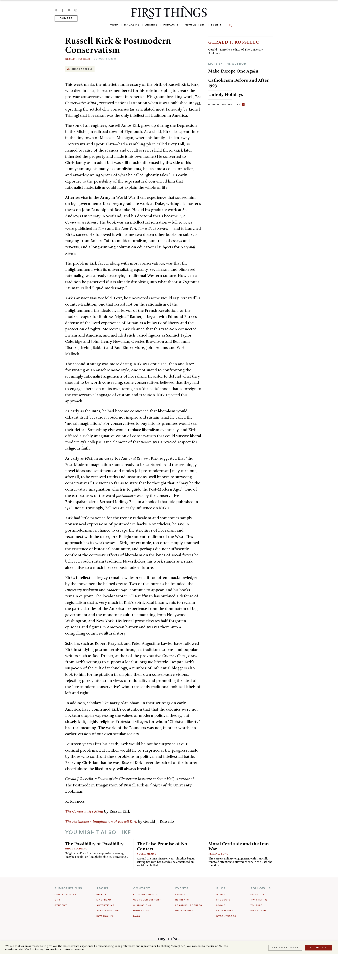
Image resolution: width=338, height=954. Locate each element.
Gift (58, 900)
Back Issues (224, 911)
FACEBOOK (257, 894)
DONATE (66, 18)
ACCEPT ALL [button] (318, 947)
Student (61, 905)
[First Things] (169, 12)
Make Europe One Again (233, 71)
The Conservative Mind (84, 811)
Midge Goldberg (76, 848)
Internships (105, 916)
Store (220, 894)
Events (216, 25)
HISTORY (102, 894)
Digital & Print (66, 894)
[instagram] (75, 10)
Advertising (105, 905)
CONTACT (142, 888)
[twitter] (56, 10)
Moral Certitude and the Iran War (238, 846)
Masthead (103, 900)
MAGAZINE (131, 25)
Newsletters (195, 25)
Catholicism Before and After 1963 (238, 82)
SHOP (221, 888)
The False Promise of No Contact (162, 846)
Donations (141, 911)
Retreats (182, 900)
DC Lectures (184, 911)
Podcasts (171, 25)
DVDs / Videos (226, 916)
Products (223, 900)
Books (221, 905)
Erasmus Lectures (188, 905)
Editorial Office (145, 894)
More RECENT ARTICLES (224, 104)
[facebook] (62, 10)
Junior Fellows (107, 911)
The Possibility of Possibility (94, 843)
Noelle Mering (147, 853)
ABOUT (102, 888)
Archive (151, 25)
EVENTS (182, 888)
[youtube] (69, 10)
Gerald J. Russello (77, 59)
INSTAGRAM (259, 911)
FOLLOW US (261, 888)
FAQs (136, 916)
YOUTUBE (256, 905)
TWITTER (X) (259, 900)
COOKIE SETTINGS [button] (285, 947)
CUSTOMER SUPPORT (147, 900)
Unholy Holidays (225, 94)
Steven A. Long (218, 853)
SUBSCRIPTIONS (68, 888)
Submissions (142, 905)
